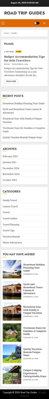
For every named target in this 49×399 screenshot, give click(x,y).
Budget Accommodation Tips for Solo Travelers (24, 58)
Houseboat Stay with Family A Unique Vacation (32, 309)
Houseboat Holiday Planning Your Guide (24, 103)
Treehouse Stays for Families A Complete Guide (34, 331)
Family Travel (10, 200)
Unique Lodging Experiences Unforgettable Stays (34, 373)
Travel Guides (10, 218)
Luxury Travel (10, 206)
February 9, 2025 (31, 274)
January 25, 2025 (31, 380)
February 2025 (10, 156)
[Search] (44, 23)
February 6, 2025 (31, 297)
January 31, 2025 (31, 338)
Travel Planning (11, 224)
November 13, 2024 (21, 64)
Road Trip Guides (24, 13)
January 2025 (9, 162)
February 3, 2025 (31, 316)
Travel (18, 51)
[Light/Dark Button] (36, 23)
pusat (8, 64)
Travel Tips (8, 230)
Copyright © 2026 (12, 392)
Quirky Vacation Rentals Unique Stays (22, 137)
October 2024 (10, 180)
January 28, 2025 (31, 359)
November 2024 (11, 174)
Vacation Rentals (11, 236)
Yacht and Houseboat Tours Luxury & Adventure (33, 289)
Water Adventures (12, 242)
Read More (11, 81)
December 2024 (11, 168)
